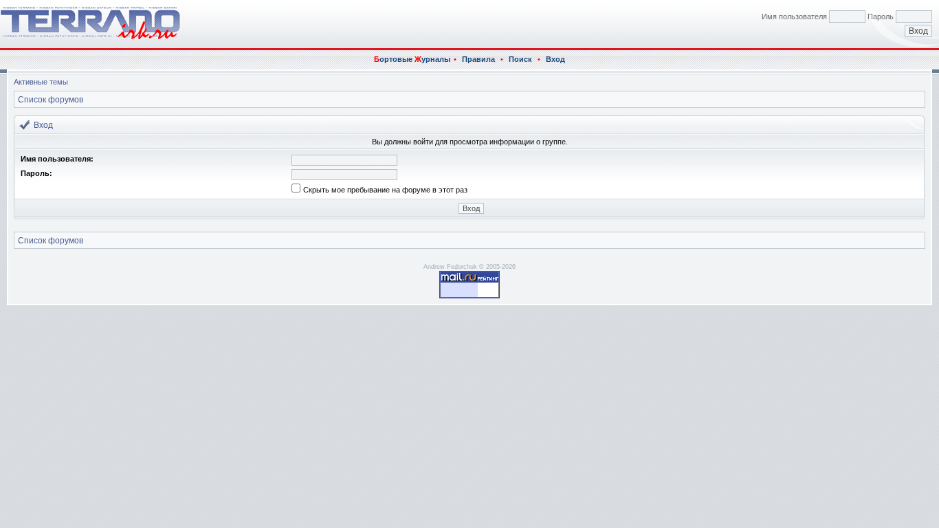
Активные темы (41, 82)
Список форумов (50, 99)
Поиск (520, 59)
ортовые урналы (412, 59)
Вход (555, 59)
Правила (478, 59)
